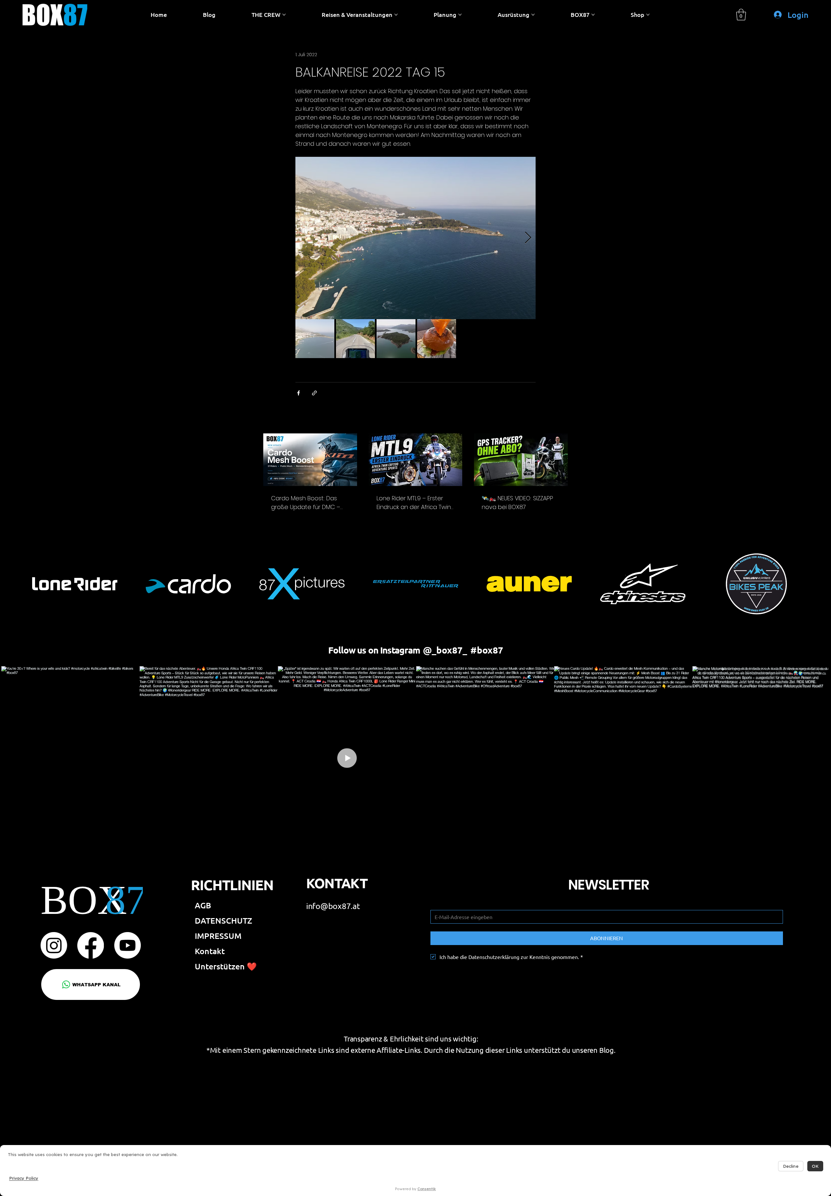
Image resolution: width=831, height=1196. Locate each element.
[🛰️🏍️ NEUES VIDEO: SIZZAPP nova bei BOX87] (521, 459)
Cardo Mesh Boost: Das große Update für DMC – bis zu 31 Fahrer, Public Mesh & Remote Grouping (309, 502)
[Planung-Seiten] (460, 14)
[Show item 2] (355, 338)
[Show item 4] (436, 338)
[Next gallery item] (528, 237)
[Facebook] (90, 945)
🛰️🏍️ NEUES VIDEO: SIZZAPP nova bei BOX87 (517, 502)
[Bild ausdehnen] (415, 238)
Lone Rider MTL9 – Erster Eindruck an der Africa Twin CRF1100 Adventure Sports (414, 502)
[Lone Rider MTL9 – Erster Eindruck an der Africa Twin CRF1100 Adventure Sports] (416, 459)
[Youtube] (127, 945)
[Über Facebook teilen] (298, 393)
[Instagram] (54, 945)
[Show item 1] (314, 338)
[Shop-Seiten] (648, 14)
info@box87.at (333, 906)
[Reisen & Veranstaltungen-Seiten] (396, 14)
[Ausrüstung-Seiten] (533, 14)
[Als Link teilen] (314, 393)
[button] (741, 14)
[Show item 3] (396, 338)
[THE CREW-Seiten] (284, 14)
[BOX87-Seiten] (593, 14)
